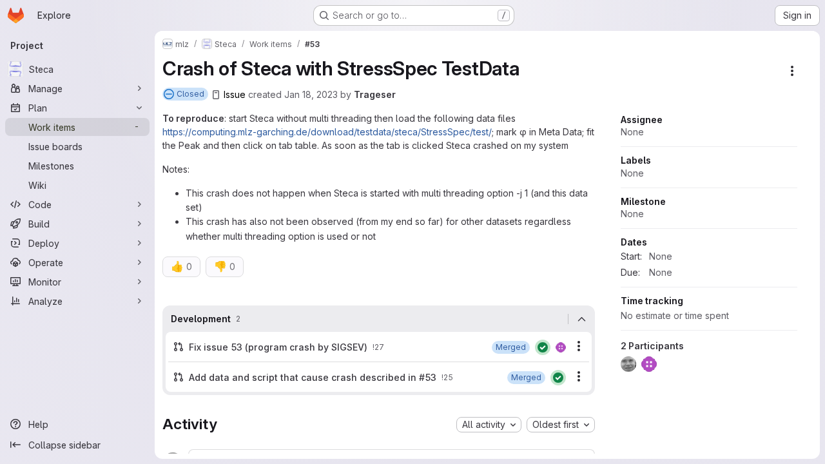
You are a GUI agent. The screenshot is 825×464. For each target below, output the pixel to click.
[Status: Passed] (542, 347)
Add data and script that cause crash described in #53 (312, 377)
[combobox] (488, 424)
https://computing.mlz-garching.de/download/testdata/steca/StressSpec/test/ (327, 131)
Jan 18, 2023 (311, 94)
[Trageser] (561, 347)
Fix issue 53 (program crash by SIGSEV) (278, 347)
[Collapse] (581, 319)
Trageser (375, 94)
